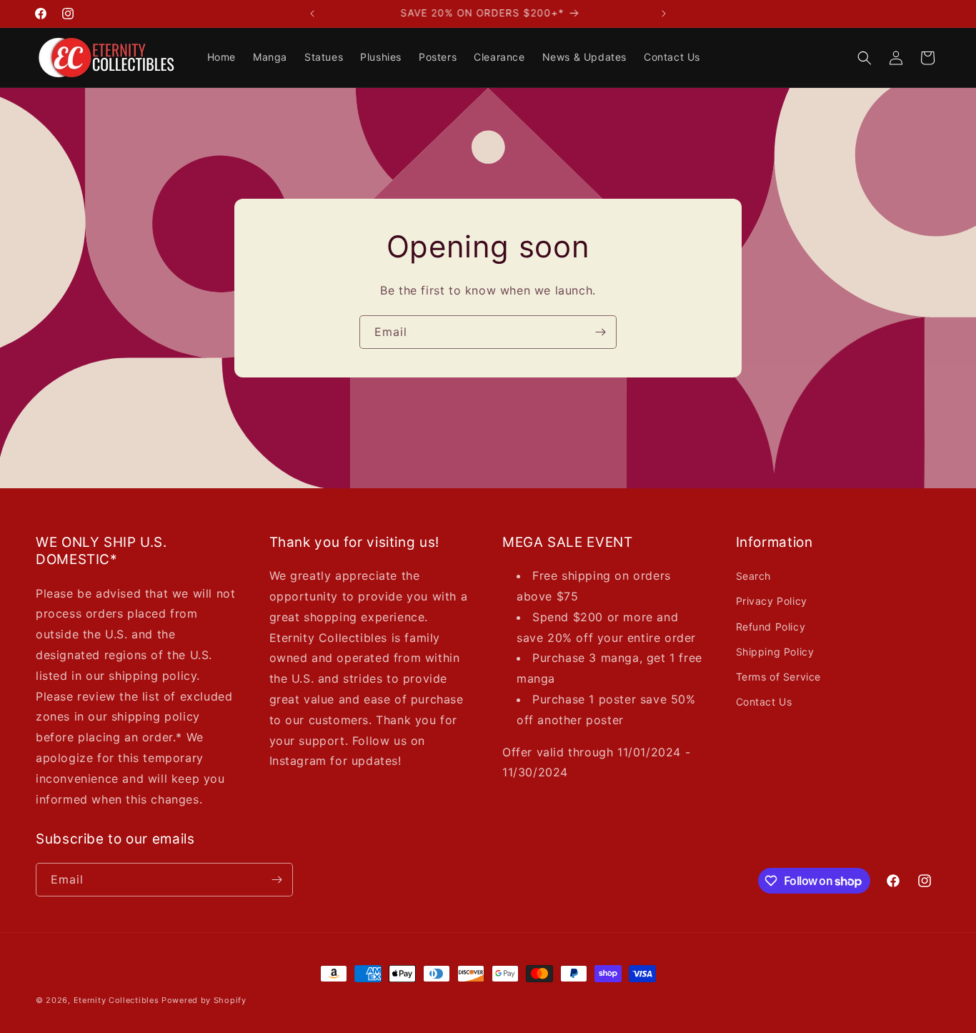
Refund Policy (771, 627)
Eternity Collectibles (116, 1000)
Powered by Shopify (204, 1000)
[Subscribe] (600, 332)
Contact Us (764, 702)
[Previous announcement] (312, 13)
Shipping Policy (775, 652)
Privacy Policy (771, 601)
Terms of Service (779, 677)
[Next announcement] (663, 13)
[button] (864, 58)
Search (754, 576)
